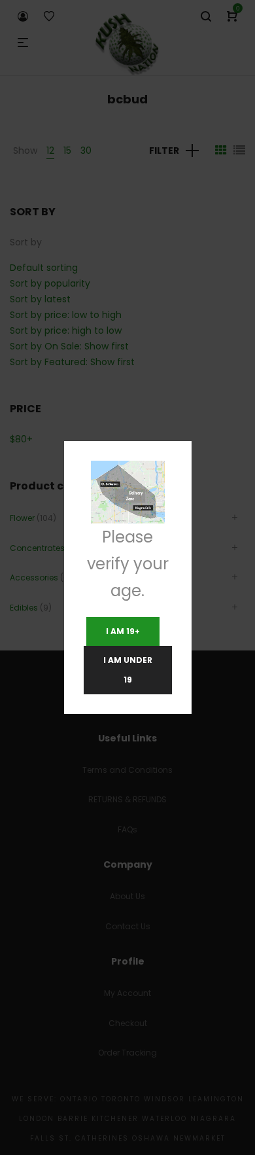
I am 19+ (123, 631)
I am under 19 (127, 669)
